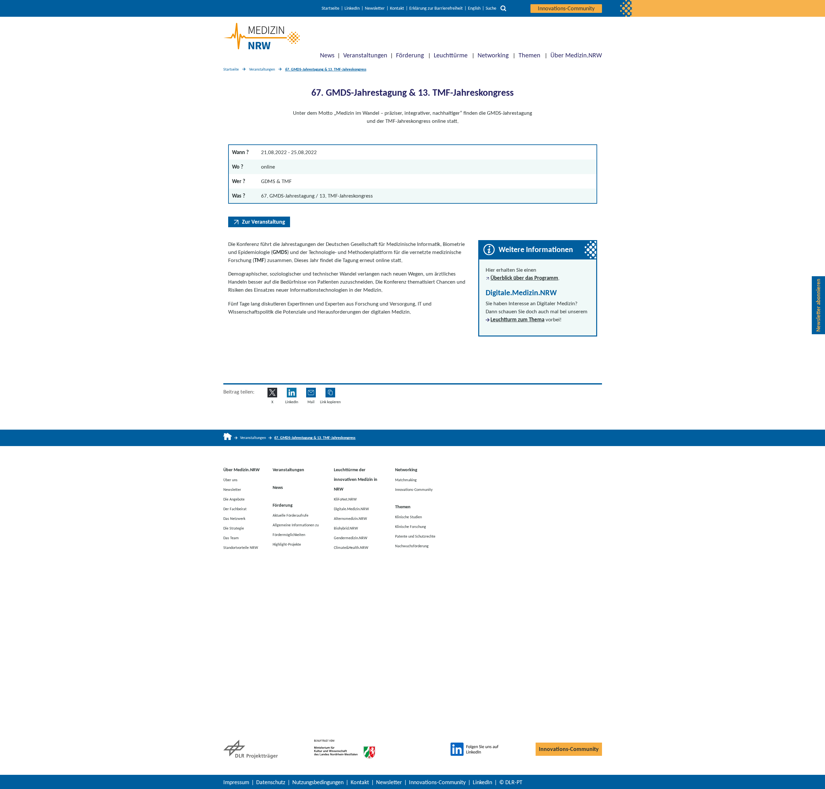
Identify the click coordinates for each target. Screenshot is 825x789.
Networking (493, 55)
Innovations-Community (566, 8)
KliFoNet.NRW (345, 499)
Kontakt (397, 8)
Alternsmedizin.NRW (350, 518)
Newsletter (375, 8)
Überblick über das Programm (524, 278)
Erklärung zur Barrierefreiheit (436, 8)
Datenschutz (270, 782)
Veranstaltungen (365, 55)
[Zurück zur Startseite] (261, 36)
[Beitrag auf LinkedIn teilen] (291, 392)
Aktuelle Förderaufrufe (290, 515)
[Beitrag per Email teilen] (311, 392)
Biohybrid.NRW (346, 528)
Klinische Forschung (410, 526)
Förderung (410, 55)
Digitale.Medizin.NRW (351, 508)
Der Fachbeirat (235, 508)
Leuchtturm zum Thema (517, 319)
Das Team (231, 537)
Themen (529, 55)
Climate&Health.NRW (351, 547)
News (327, 55)
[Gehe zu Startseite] (227, 438)
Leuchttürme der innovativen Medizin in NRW (355, 479)
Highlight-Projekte (287, 544)
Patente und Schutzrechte (415, 536)
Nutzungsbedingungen (318, 782)
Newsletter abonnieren (818, 305)
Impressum (236, 782)
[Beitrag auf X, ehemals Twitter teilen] (272, 392)
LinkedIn (352, 8)
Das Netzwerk (234, 518)
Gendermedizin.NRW (350, 537)
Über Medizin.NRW (576, 55)
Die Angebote (234, 499)
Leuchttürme (451, 55)
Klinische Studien (408, 516)
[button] (330, 392)
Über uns (230, 479)
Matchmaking (406, 479)
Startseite (330, 8)
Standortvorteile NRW (240, 547)
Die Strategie (233, 528)
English (474, 8)
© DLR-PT (510, 782)
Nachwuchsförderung (412, 545)
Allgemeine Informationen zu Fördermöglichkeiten (296, 529)
